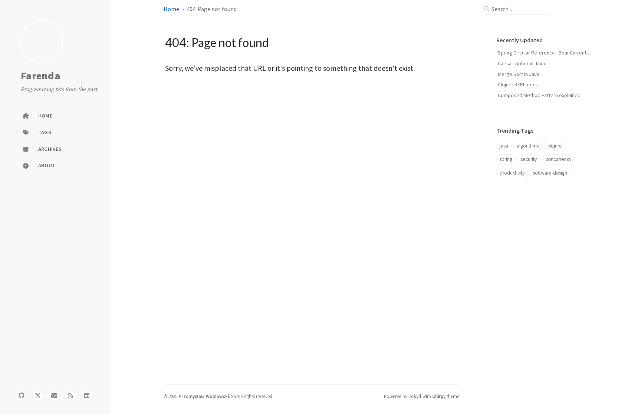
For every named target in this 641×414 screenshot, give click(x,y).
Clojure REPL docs (518, 84)
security (529, 159)
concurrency (558, 159)
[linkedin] (87, 395)
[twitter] (38, 395)
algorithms (528, 146)
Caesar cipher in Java (521, 63)
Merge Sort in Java (518, 74)
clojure (555, 146)
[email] (54, 395)
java (504, 146)
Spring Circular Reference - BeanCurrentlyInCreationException (566, 52)
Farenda (40, 76)
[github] (21, 395)
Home (171, 9)
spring (506, 159)
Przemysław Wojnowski (203, 396)
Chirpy (439, 396)
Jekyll (414, 396)
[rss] (70, 395)
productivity (512, 173)
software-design (550, 173)
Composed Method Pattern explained (539, 95)
